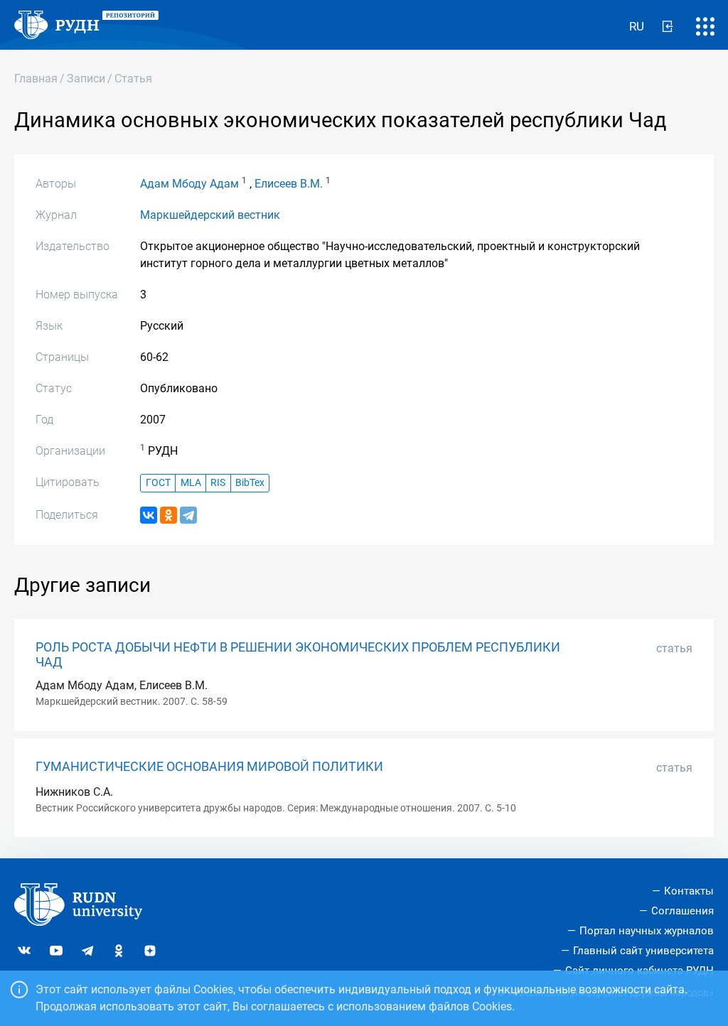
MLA (191, 483)
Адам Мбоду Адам (189, 183)
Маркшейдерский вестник (210, 215)
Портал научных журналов (646, 930)
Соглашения (682, 910)
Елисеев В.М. (289, 183)
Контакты (689, 891)
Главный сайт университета (643, 950)
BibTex (249, 483)
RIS (217, 483)
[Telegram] (188, 515)
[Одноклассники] (168, 515)
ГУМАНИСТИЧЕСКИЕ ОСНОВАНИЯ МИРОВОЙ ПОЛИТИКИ (209, 767)
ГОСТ (158, 483)
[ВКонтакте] (148, 515)
